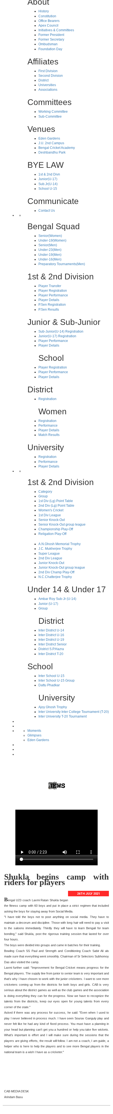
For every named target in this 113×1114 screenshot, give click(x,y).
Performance (48, 425)
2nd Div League (50, 558)
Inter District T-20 (50, 654)
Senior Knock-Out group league (62, 524)
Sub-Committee (50, 116)
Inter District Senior (52, 644)
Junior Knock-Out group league (61, 567)
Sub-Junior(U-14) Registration (60, 331)
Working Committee (53, 112)
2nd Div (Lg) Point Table (56, 506)
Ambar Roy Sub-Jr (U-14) (57, 599)
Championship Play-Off (55, 529)
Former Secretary (51, 39)
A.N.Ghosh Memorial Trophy (59, 544)
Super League (49, 553)
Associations (47, 90)
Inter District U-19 (51, 640)
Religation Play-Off (52, 534)
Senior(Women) (50, 236)
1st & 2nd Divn (49, 174)
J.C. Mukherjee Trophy (55, 549)
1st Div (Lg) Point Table (55, 501)
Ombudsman (48, 44)
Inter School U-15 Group (56, 680)
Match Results (49, 435)
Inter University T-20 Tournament (62, 716)
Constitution (47, 16)
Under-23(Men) (49, 250)
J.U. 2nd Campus (51, 143)
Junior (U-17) (48, 604)
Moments (34, 731)
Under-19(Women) (52, 240)
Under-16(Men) (49, 259)
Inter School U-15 (51, 676)
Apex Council (48, 25)
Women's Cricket (50, 510)
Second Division (50, 76)
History (43, 11)
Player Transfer (49, 286)
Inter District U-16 (51, 635)
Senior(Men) (47, 245)
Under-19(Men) (49, 255)
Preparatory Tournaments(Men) (61, 264)
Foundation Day (50, 49)
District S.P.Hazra (51, 649)
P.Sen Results (48, 309)
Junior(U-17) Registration (57, 336)
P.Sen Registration (52, 305)
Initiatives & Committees (56, 30)
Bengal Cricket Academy (56, 148)
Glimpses (34, 735)
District (43, 80)
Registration (47, 399)
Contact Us (46, 210)
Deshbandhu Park (52, 152)
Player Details (48, 300)
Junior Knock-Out (51, 563)
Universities (47, 85)
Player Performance (53, 295)
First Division (48, 71)
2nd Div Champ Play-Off (56, 572)
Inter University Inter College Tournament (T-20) (73, 712)
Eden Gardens (49, 138)
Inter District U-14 (51, 630)
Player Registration (52, 291)
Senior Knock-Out (51, 520)
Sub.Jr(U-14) (48, 184)
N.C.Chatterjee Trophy (55, 577)
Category (45, 492)
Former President (51, 35)
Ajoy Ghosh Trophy (52, 707)
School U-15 (47, 189)
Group (43, 496)
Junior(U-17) (47, 179)
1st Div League (49, 515)
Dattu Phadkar (49, 685)
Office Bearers (49, 21)
